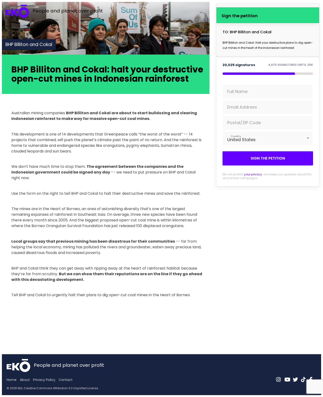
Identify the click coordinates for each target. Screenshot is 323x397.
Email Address (242, 107)
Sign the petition (268, 158)
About (25, 379)
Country (236, 136)
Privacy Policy (44, 379)
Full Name (237, 91)
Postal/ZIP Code (244, 123)
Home (12, 379)
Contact (66, 379)
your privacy (253, 174)
